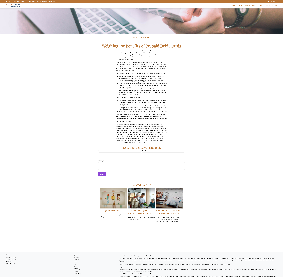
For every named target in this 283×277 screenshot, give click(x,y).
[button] (233, 5)
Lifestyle (76, 268)
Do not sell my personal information (221, 264)
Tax (75, 264)
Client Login (272, 1)
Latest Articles (77, 270)
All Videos (76, 271)
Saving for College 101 (109, 210)
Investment (76, 259)
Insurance (76, 263)
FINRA (204, 269)
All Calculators (77, 273)
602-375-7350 (32, 1)
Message (101, 161)
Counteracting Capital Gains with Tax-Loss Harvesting (168, 212)
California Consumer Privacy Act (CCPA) (168, 264)
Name (100, 151)
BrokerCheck (153, 256)
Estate (75, 261)
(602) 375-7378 (12, 257)
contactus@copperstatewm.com (47, 1)
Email (144, 151)
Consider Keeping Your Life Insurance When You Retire (140, 212)
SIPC (207, 269)
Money (75, 266)
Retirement (76, 257)
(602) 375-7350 (12, 259)
